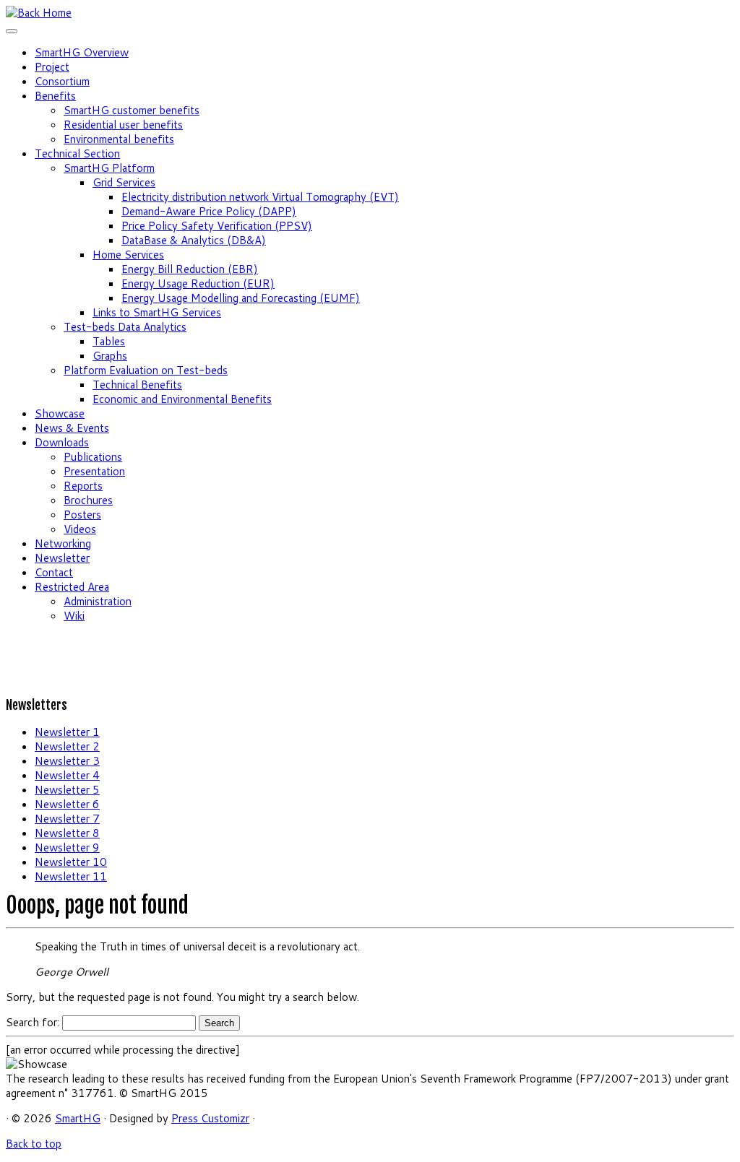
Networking (63, 543)
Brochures (88, 500)
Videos (80, 529)
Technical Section (77, 153)
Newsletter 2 (67, 746)
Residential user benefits (123, 124)
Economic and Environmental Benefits (182, 399)
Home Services (128, 254)
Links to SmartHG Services (156, 312)
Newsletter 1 (67, 732)
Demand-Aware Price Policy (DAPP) (208, 211)
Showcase (60, 413)
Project (52, 66)
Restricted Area (72, 586)
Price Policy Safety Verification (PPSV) (216, 225)
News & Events (72, 427)
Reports (83, 485)
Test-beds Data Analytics (125, 326)
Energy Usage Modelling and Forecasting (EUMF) (240, 297)
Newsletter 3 (67, 760)
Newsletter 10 (71, 862)
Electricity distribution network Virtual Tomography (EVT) (260, 196)
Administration (98, 601)
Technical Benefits (137, 384)
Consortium (62, 81)
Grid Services (123, 182)
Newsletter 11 (71, 876)
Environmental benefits (119, 139)
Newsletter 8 (67, 833)
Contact (54, 572)
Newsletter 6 (67, 804)
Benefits (55, 95)
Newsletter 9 (67, 847)
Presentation (94, 471)
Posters (82, 514)
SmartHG (77, 1118)
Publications (93, 456)
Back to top (33, 1143)
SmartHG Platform (109, 167)
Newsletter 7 (67, 818)
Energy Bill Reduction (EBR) (189, 269)
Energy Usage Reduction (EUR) (198, 283)
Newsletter (62, 557)
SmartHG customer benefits (131, 110)
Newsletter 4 (67, 775)
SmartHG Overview (82, 52)
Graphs (109, 355)
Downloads (62, 442)
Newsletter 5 (67, 789)
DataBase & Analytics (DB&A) (193, 240)
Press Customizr (210, 1118)
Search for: (32, 1022)
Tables (108, 341)
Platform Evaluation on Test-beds (146, 370)
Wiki (74, 615)
